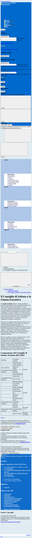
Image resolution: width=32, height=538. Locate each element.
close (2, 156)
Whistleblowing (8, 503)
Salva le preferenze (14, 453)
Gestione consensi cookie (11, 504)
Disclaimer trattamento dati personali (10, 522)
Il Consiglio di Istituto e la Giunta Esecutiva (19, 292)
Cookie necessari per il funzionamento (11, 447)
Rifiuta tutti (14, 426)
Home (5, 267)
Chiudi (2, 82)
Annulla (3, 125)
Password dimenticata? (7, 43)
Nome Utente (20, 38)
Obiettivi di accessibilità (10, 501)
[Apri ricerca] (17, 135)
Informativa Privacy (9, 497)
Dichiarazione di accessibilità (12, 500)
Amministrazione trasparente (11, 506)
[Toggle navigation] (14, 149)
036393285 (9, 468)
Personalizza (4, 426)
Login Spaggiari (13, 71)
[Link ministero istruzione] (8, 3)
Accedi (3, 29)
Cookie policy (8, 494)
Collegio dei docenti (13, 290)
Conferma (9, 125)
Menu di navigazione (21, 285)
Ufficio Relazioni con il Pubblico (13, 498)
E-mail (18, 64)
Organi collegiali (8, 268)
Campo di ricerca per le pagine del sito (11, 250)
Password (19, 40)
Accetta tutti (6, 428)
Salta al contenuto (5, 1)
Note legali (7, 495)
